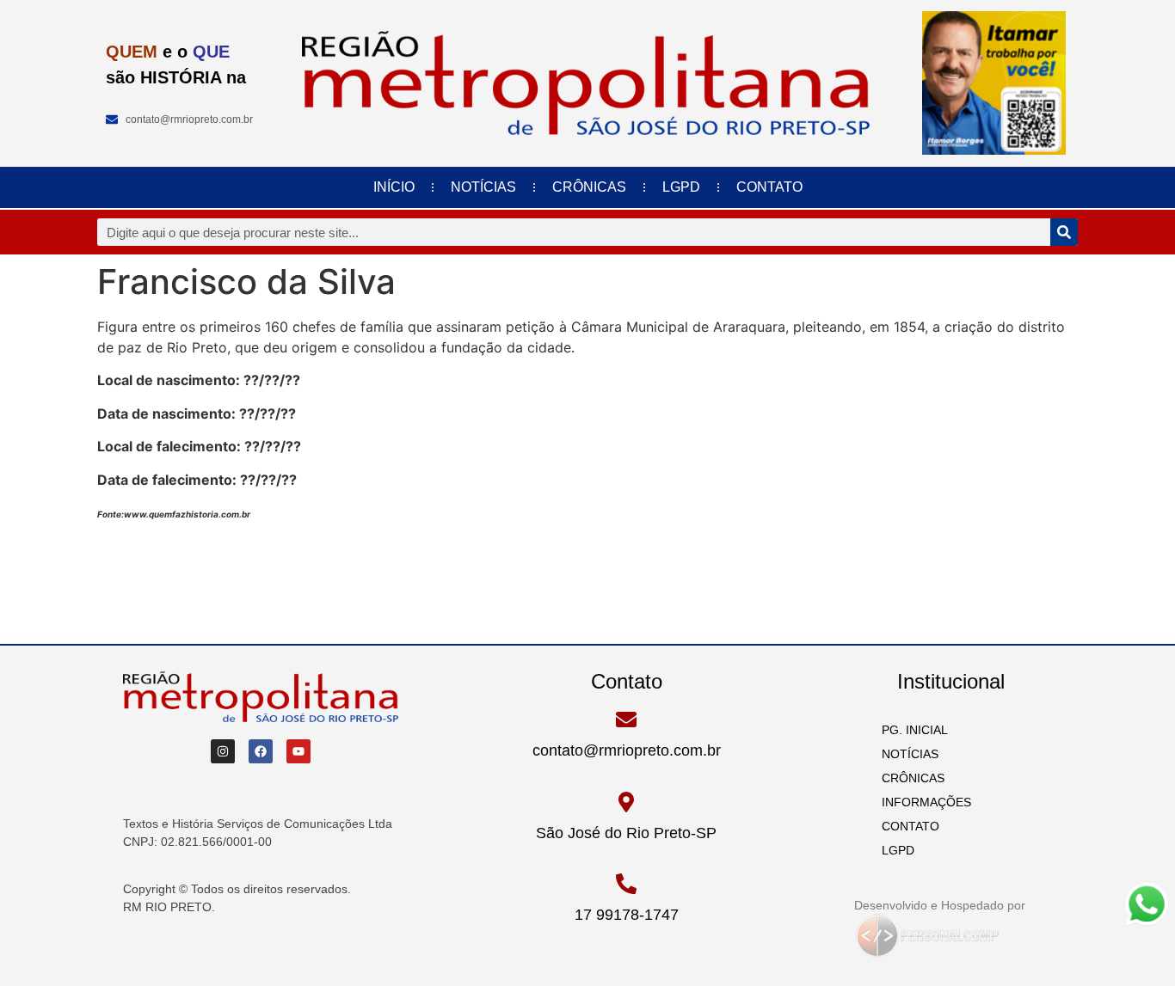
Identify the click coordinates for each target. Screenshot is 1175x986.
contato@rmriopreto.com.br (626, 750)
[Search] (1064, 232)
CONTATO (769, 187)
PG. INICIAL (909, 730)
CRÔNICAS (589, 187)
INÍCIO (394, 187)
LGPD (681, 187)
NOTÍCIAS (483, 187)
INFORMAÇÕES (921, 802)
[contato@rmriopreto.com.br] (626, 719)
